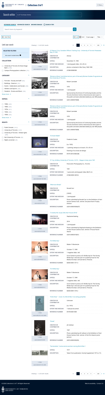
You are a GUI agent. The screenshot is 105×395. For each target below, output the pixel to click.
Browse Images (36, 25)
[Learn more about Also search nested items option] (20, 55)
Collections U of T (11, 383)
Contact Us (100, 383)
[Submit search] (74, 29)
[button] (16, 60)
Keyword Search (10, 25)
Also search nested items (12, 55)
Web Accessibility (90, 383)
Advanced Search (23, 25)
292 (98, 45)
